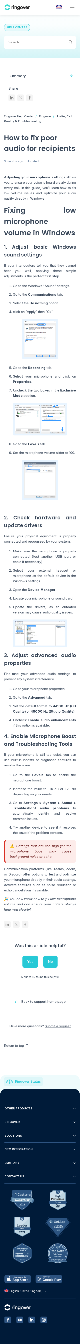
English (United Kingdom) (26, 1291)
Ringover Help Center (19, 116)
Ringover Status (28, 1081)
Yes (30, 961)
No (50, 961)
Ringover (45, 116)
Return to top (14, 1045)
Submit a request (58, 1026)
